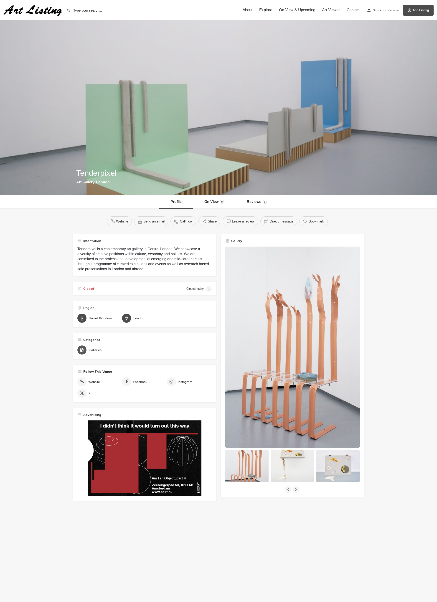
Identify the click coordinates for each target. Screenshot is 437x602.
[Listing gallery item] (247, 466)
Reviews (256, 202)
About (247, 10)
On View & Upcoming (297, 10)
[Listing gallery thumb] (292, 347)
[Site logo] (33, 10)
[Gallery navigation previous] (288, 489)
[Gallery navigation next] (296, 489)
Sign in (378, 10)
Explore (265, 10)
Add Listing (421, 10)
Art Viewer (331, 10)
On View (213, 202)
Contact (353, 10)
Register (393, 10)
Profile (176, 202)
